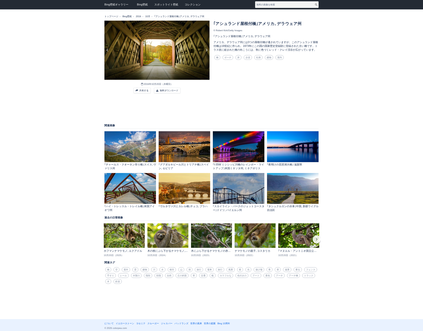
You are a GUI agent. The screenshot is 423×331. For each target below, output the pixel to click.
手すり (110, 275)
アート (255, 275)
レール (123, 275)
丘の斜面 (182, 275)
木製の (136, 275)
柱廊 (258, 57)
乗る (297, 269)
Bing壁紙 (142, 4)
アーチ (279, 275)
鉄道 (117, 281)
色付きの (242, 275)
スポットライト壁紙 (166, 4)
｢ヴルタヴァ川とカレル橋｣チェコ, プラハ (183, 206)
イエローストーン (125, 323)
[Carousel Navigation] (211, 241)
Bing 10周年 (223, 323)
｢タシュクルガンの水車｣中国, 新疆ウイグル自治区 (293, 208)
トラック (308, 275)
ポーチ (227, 57)
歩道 (248, 57)
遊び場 (258, 269)
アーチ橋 (293, 275)
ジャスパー (167, 323)
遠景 (287, 269)
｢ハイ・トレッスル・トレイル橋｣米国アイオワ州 (129, 208)
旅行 (199, 269)
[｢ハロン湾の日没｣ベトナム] (107, 50)
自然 (169, 275)
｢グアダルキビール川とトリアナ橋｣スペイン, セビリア (184, 166)
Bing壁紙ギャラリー (116, 4)
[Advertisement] (211, 110)
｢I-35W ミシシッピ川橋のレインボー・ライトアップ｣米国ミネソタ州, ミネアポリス (238, 166)
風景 (230, 269)
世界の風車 (196, 323)
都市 (172, 269)
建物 (269, 57)
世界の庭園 (209, 323)
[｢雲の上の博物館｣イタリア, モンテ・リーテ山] (206, 50)
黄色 (267, 275)
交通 (203, 275)
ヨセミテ (140, 323)
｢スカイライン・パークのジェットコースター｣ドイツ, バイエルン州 (238, 208)
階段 (148, 275)
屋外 (126, 269)
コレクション (193, 4)
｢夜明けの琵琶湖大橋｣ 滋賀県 (284, 164)
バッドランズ (181, 323)
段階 (158, 275)
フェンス (310, 269)
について (109, 323)
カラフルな (225, 275)
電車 (209, 269)
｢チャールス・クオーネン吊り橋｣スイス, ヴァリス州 (130, 166)
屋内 (279, 57)
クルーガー (153, 323)
